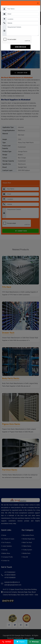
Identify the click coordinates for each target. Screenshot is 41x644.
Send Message (20, 47)
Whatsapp (35, 642)
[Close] (37, 3)
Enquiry (21, 642)
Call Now (7, 642)
